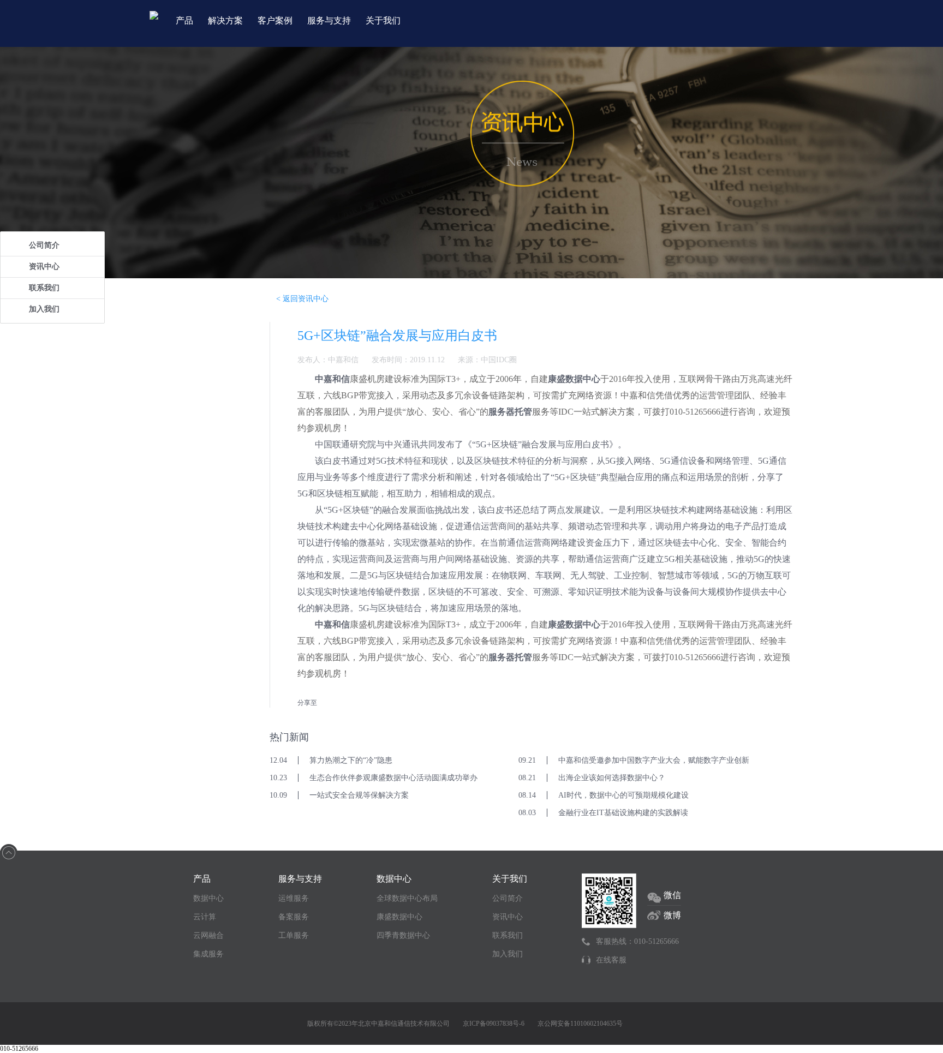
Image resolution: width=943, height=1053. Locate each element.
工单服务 (293, 935)
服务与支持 (329, 20)
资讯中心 (44, 266)
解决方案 (225, 20)
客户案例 (275, 20)
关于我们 (383, 20)
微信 (672, 895)
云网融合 (208, 935)
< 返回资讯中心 (302, 299)
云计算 (204, 917)
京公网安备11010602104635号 (580, 1023)
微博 (672, 915)
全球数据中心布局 (407, 898)
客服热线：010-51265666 (637, 941)
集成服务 (208, 954)
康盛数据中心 (399, 917)
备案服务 (293, 917)
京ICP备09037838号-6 (493, 1023)
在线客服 (611, 960)
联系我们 (44, 288)
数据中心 (208, 898)
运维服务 (293, 898)
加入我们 (44, 309)
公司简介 (44, 245)
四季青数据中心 (403, 935)
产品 (184, 20)
